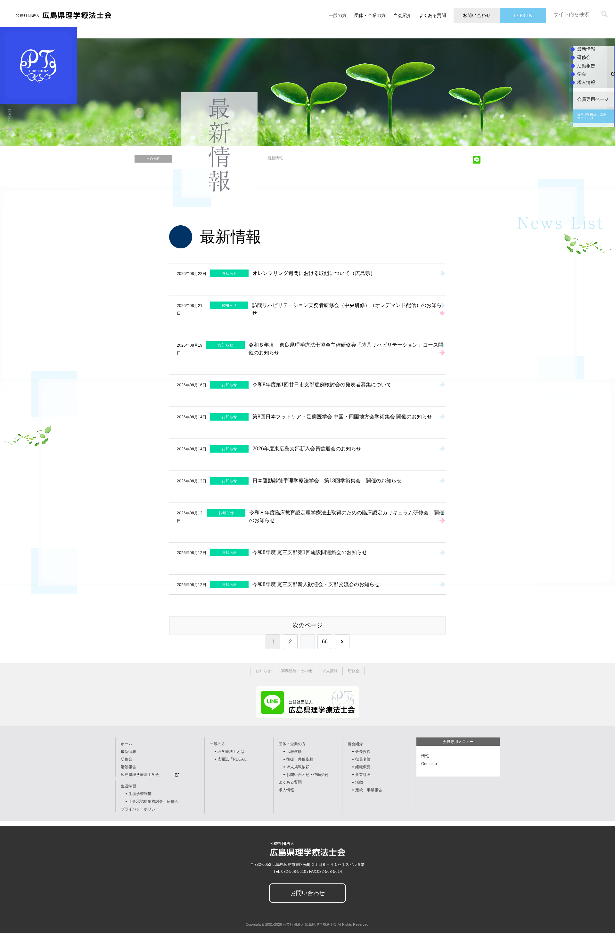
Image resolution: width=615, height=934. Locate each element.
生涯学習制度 (140, 794)
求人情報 (286, 790)
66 (325, 641)
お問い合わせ (307, 893)
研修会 (126, 759)
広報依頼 (294, 751)
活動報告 (128, 767)
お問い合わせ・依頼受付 (307, 774)
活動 (359, 782)
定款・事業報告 (368, 790)
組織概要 (363, 767)
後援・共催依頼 (299, 759)
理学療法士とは (230, 751)
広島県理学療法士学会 (140, 774)
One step (429, 763)
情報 (425, 756)
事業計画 (363, 774)
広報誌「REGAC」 (233, 759)
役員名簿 (363, 759)
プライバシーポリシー (140, 809)
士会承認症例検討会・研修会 (153, 801)
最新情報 (128, 751)
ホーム (126, 744)
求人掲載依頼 (297, 767)
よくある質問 (290, 782)
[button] (604, 14)
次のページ (307, 625)
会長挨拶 (363, 751)
